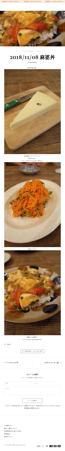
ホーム (25, 51)
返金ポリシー (8, 436)
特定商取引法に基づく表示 (12, 431)
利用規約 (27, 408)
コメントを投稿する (32, 400)
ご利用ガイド (8, 426)
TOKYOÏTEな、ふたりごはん (34, 51)
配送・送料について (10, 428)
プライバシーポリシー (49, 406)
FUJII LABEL (12, 445)
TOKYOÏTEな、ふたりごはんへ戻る (34, 351)
